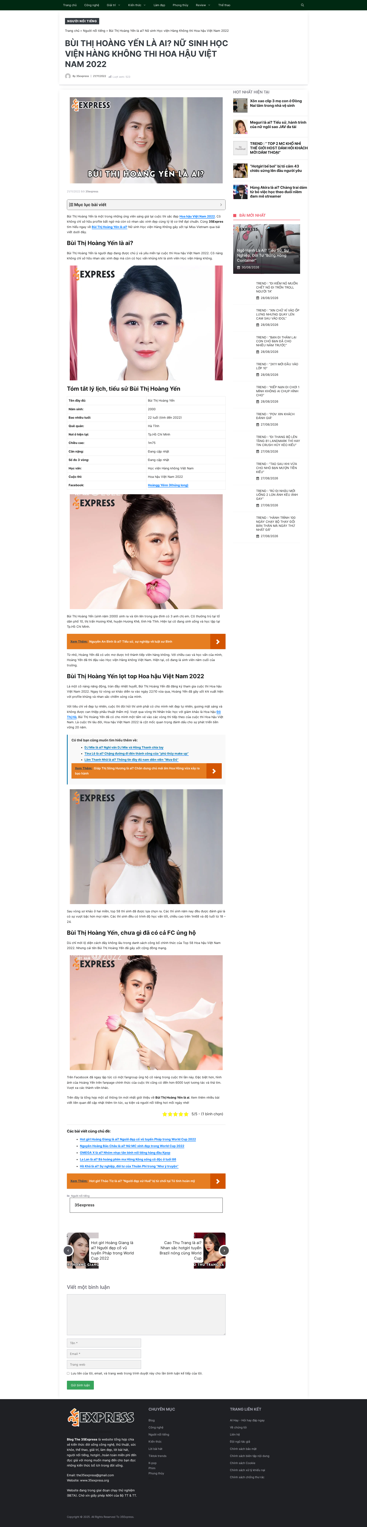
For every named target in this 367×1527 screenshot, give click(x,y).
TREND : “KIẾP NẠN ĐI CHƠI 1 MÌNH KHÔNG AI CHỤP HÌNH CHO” (277, 391)
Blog (152, 1420)
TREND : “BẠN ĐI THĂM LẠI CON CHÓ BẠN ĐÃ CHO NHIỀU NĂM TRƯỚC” (276, 341)
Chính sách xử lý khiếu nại (247, 1470)
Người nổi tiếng (82, 21)
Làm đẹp (159, 5)
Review (201, 5)
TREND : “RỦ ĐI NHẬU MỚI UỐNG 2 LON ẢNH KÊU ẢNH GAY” (277, 495)
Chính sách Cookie (242, 1463)
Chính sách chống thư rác (247, 1477)
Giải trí (111, 5)
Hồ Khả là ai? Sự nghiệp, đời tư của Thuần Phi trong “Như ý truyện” (129, 1166)
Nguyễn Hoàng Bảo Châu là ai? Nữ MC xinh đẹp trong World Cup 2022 (132, 1146)
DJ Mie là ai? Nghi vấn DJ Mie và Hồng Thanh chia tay (123, 747)
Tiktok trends (157, 1456)
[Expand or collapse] (221, 205)
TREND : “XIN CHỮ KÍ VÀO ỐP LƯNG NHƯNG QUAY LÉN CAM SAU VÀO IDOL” (277, 314)
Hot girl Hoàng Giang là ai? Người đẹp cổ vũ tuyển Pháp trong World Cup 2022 (138, 1139)
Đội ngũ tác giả (240, 1441)
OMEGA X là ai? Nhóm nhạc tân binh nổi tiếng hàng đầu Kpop (125, 1152)
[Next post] (224, 1250)
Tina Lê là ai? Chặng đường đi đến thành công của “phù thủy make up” (136, 753)
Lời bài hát (155, 1449)
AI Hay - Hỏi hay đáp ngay (247, 1420)
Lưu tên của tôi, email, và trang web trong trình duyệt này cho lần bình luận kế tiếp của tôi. (136, 1373)
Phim (152, 1468)
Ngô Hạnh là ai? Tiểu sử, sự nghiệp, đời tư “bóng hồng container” (263, 255)
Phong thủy (180, 5)
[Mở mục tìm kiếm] (302, 5)
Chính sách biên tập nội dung (249, 1456)
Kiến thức (134, 5)
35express (82, 76)
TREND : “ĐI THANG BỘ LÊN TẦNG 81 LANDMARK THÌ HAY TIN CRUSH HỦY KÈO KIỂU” (278, 441)
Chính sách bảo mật (243, 1449)
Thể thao (224, 5)
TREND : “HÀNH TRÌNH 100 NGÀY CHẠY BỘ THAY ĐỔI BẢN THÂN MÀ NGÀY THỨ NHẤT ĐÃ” (276, 523)
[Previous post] (68, 1250)
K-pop (153, 1463)
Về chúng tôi (238, 1427)
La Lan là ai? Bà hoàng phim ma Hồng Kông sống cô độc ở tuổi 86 (128, 1159)
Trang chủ (70, 5)
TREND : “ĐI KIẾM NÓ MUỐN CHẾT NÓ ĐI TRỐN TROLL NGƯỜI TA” (277, 287)
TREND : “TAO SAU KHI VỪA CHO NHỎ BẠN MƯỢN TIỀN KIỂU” (276, 468)
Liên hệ (235, 1434)
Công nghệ (91, 5)
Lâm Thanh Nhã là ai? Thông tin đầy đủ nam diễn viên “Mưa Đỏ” (131, 759)
